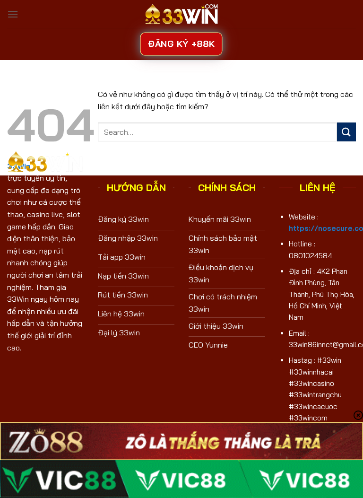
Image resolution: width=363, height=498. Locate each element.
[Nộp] (346, 131)
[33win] (181, 14)
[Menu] (12, 14)
